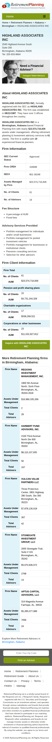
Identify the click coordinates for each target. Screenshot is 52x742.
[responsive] (44, 16)
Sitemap (21, 686)
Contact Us (10, 681)
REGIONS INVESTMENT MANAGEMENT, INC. (32, 373)
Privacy (25, 681)
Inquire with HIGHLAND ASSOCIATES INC (26, 345)
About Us (33, 676)
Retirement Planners (27, 671)
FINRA (8, 686)
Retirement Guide (14, 676)
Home (10, 16)
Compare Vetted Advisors (34, 76)
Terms (37, 681)
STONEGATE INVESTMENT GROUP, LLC (28, 538)
